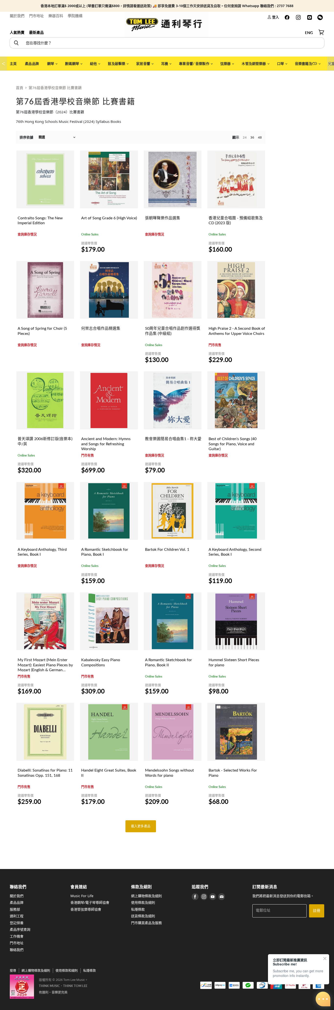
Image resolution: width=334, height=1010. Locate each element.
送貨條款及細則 (143, 916)
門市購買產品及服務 (146, 922)
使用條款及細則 (143, 902)
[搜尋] (16, 42)
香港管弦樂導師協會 (85, 909)
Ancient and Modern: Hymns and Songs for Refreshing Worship (106, 444)
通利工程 (16, 916)
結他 (94, 63)
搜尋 (13, 970)
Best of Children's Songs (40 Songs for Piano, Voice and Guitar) (232, 444)
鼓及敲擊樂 (117, 63)
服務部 (15, 909)
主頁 (13, 63)
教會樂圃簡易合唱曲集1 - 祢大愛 (173, 439)
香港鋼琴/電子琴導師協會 (89, 902)
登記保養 (16, 922)
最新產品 (36, 32)
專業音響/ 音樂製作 (194, 63)
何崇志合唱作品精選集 (100, 328)
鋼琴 (51, 63)
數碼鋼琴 (72, 63)
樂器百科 (55, 15)
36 (252, 137)
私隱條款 (138, 909)
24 (245, 137)
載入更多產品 (140, 826)
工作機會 (16, 936)
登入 (275, 17)
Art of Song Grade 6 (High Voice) (109, 218)
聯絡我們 (16, 949)
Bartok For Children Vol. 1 (167, 550)
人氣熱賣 (17, 32)
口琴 (281, 63)
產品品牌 (32, 63)
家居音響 (143, 63)
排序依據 (26, 137)
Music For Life (81, 895)
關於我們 (17, 15)
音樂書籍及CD (306, 63)
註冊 (316, 911)
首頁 (19, 87)
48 (260, 137)
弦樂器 (226, 63)
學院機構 (75, 15)
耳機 (165, 63)
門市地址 (36, 15)
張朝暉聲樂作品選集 (162, 218)
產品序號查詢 (20, 929)
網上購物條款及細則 (146, 895)
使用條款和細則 (67, 970)
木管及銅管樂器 (254, 63)
